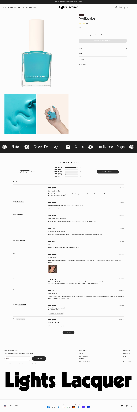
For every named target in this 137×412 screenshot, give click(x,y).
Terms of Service (128, 358)
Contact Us (126, 353)
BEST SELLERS (12, 7)
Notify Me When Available (102, 41)
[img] (52, 188)
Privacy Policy (127, 361)
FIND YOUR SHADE (84, 361)
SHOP (81, 353)
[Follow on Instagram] (127, 406)
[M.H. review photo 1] (52, 269)
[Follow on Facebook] (122, 406)
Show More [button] (68, 332)
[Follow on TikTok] (132, 406)
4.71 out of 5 (34, 171)
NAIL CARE (82, 358)
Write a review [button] (108, 171)
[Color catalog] (119, 7)
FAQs (124, 356)
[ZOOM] (64, 89)
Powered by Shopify (75, 404)
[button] (58, 167)
